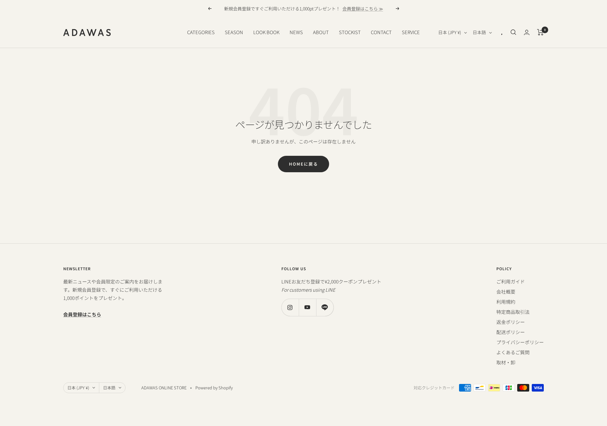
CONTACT (381, 32)
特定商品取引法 (513, 311)
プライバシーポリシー (520, 342)
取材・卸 (505, 362)
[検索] (513, 32)
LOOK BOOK (266, 32)
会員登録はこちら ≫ (362, 8)
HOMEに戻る (303, 164)
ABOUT (321, 32)
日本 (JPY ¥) (449, 32)
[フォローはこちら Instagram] (290, 307)
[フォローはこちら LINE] (325, 307)
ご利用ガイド (510, 281)
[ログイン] (527, 32)
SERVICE (411, 32)
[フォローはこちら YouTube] (307, 307)
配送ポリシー (510, 332)
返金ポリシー (510, 322)
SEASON (234, 32)
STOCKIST (350, 32)
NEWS (296, 32)
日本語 (479, 32)
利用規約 (505, 301)
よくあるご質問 (513, 352)
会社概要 (505, 291)
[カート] (540, 32)
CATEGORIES (201, 32)
